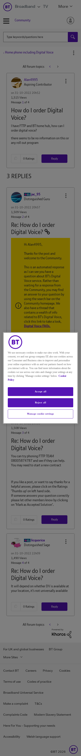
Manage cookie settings (40, 413)
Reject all (40, 402)
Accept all (40, 391)
